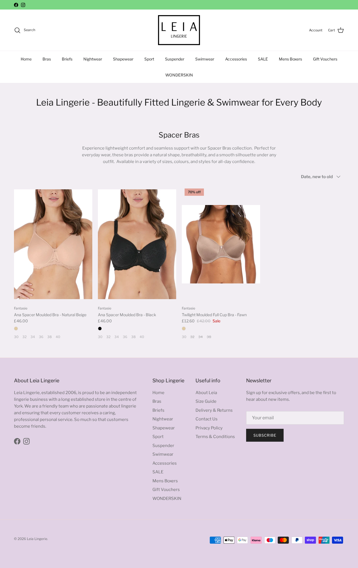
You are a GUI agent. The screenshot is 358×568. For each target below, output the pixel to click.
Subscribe (264, 435)
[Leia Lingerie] (179, 30)
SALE (263, 59)
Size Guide (206, 401)
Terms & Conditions (215, 436)
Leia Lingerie (37, 539)
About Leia (206, 392)
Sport (149, 59)
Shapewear (123, 59)
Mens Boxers (290, 59)
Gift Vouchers (325, 59)
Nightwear (92, 59)
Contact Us (207, 419)
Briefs (67, 59)
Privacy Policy (209, 427)
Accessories (236, 59)
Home (26, 59)
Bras (47, 59)
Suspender (174, 59)
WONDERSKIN (179, 75)
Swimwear (204, 59)
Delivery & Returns (214, 410)
